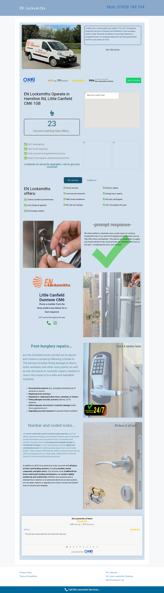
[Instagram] (55, 323)
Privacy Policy (26, 572)
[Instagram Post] (97, 155)
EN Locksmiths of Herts (82, 518)
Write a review (134, 80)
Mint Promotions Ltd (115, 580)
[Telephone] (49, 323)
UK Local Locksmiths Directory (119, 576)
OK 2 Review (111, 572)
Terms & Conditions (28, 576)
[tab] (73, 180)
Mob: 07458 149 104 (125, 6)
